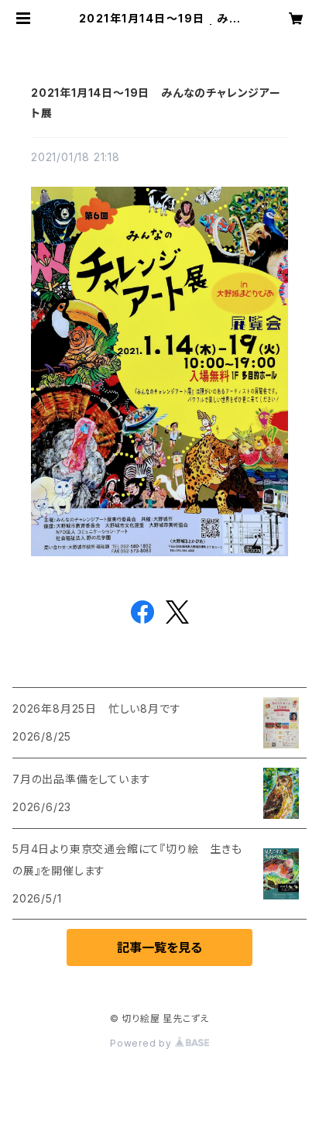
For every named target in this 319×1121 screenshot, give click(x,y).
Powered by (142, 1043)
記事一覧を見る (159, 947)
